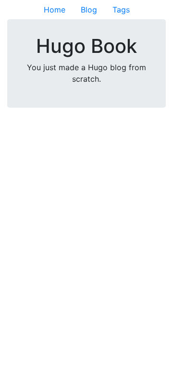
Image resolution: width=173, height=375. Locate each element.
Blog (89, 9)
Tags (121, 9)
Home (54, 9)
